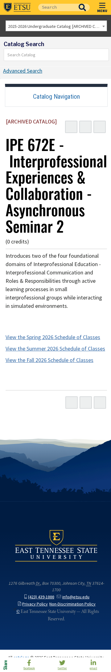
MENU (102, 10)
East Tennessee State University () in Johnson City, (56, 545)
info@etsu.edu (75, 597)
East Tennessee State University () (17, 7)
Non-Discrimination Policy (72, 604)
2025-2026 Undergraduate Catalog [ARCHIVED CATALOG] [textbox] (57, 26)
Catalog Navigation (56, 96)
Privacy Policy (35, 604)
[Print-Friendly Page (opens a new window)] (85, 127)
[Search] (104, 55)
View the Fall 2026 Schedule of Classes (49, 360)
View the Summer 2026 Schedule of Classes (55, 348)
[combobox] (56, 25)
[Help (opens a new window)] (99, 127)
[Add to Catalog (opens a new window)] (71, 127)
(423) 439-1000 (41, 597)
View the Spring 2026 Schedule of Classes (53, 337)
